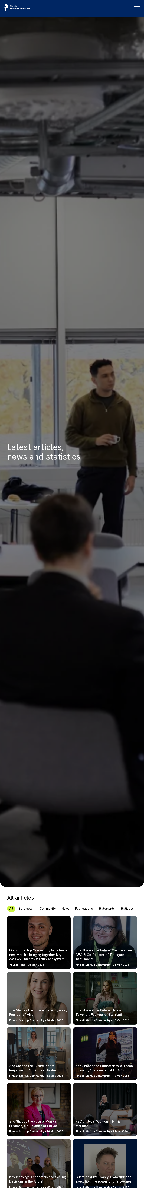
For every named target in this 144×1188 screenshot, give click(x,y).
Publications (84, 908)
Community (48, 908)
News (66, 908)
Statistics (127, 908)
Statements (107, 908)
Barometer (26, 908)
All (11, 908)
